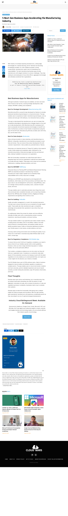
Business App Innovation (8, 324)
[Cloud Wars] (34, 2)
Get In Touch (29, 459)
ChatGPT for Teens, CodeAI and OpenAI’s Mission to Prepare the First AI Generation (11, 409)
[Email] (3, 76)
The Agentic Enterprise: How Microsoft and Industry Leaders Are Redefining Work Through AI (62, 152)
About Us (12, 459)
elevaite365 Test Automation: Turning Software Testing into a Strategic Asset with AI (62, 122)
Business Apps (6, 14)
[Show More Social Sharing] (32, 30)
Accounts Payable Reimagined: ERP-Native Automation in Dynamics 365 (62, 107)
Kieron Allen (8, 26)
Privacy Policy (20, 459)
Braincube (26, 136)
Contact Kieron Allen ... (7, 385)
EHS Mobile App (34, 239)
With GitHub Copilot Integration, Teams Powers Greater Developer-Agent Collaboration (33, 409)
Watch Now (27, 317)
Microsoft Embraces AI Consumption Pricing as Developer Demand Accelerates (11, 429)
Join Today (56, 90)
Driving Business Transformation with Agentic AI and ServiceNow (62, 136)
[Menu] (3, 2)
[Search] (65, 2)
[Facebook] (3, 67)
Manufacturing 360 (35, 109)
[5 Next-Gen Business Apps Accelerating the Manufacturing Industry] (23, 47)
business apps (18, 324)
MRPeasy (23, 167)
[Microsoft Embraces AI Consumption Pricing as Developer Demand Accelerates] (12, 420)
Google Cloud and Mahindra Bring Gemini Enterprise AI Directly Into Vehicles (32, 429)
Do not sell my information (55, 459)
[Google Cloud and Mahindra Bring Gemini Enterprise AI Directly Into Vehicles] (34, 420)
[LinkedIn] (3, 73)
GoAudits (22, 199)
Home (3, 12)
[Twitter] (3, 70)
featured (25, 324)
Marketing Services (40, 459)
